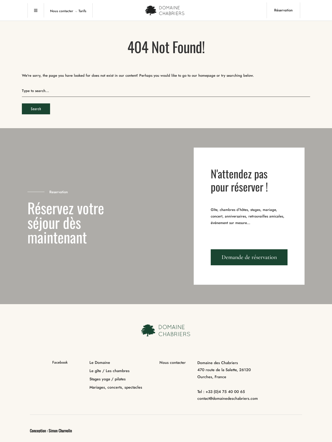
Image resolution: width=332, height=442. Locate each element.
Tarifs (82, 10)
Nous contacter (61, 10)
